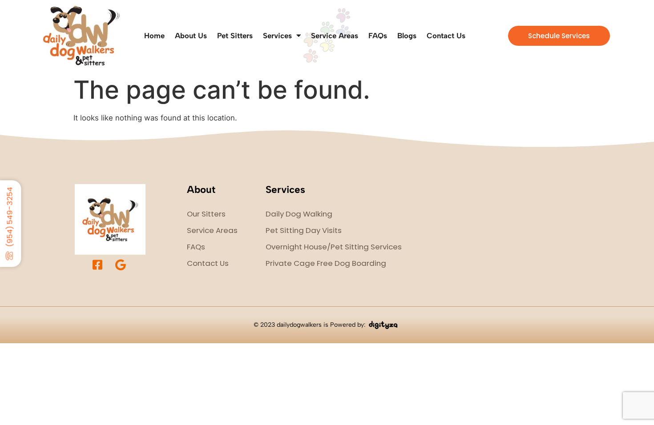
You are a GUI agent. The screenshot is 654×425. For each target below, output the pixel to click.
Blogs (406, 35)
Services (277, 35)
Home (154, 35)
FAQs (377, 35)
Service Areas (334, 35)
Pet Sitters (235, 35)
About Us (191, 35)
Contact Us (446, 35)
